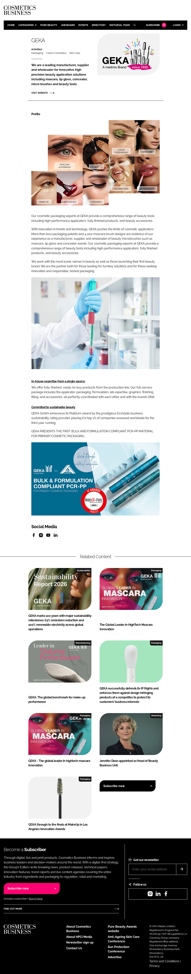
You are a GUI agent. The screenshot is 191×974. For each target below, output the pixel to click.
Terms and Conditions (164, 961)
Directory (99, 25)
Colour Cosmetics (56, 53)
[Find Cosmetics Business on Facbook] (166, 895)
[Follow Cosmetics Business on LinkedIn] (158, 895)
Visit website (39, 93)
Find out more (13, 909)
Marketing (156, 715)
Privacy (154, 966)
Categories (26, 25)
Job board (68, 25)
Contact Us (74, 948)
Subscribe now (114, 786)
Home (11, 25)
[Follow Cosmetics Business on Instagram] (150, 895)
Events (83, 25)
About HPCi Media (79, 937)
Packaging (37, 53)
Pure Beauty (48, 25)
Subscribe (153, 25)
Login (177, 25)
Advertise (115, 957)
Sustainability (83, 570)
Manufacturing (83, 643)
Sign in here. (36, 898)
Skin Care (74, 53)
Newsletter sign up (79, 942)
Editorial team (119, 25)
